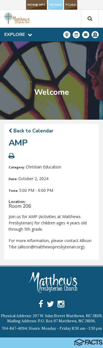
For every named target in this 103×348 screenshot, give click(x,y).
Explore (14, 34)
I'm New (55, 5)
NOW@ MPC (36, 5)
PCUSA (71, 5)
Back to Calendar (33, 131)
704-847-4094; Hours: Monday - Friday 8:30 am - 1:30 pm (51, 328)
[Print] (12, 156)
